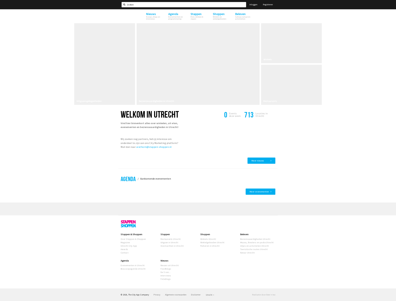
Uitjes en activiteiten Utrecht (254, 245)
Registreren (268, 4)
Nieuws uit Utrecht (170, 265)
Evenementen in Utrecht (133, 265)
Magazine (125, 242)
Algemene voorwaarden (176, 294)
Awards (124, 249)
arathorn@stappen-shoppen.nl (154, 146)
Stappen (165, 234)
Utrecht (209, 295)
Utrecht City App (129, 245)
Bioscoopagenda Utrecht (133, 268)
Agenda (128, 179)
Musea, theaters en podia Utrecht (257, 242)
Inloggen (253, 4)
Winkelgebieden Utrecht (212, 242)
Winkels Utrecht (208, 239)
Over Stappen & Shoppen (133, 239)
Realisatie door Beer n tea (263, 294)
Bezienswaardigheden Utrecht (255, 239)
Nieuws (164, 260)
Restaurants (270, 101)
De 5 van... (165, 272)
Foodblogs (166, 268)
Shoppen (205, 234)
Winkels (267, 59)
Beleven (244, 234)
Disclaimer (195, 294)
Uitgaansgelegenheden (89, 101)
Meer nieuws (258, 160)
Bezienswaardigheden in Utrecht (156, 101)
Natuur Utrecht (247, 252)
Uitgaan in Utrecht (169, 242)
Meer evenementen (259, 191)
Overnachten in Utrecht (172, 245)
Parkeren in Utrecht (210, 245)
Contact (124, 252)
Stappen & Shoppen (131, 234)
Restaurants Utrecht (171, 239)
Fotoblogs (166, 279)
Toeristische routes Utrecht (254, 249)
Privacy (157, 294)
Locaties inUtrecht (261, 114)
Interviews (166, 275)
